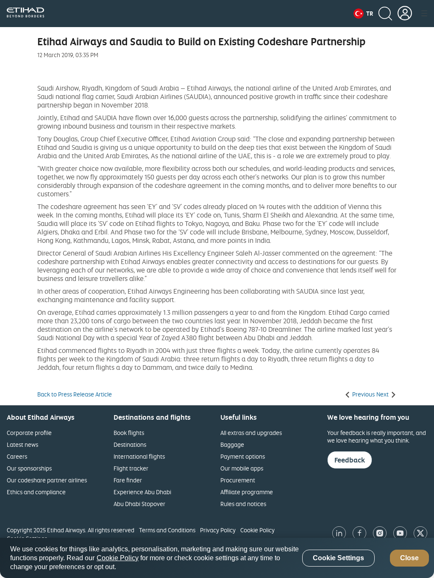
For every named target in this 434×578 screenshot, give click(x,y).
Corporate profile (29, 433)
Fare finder (128, 480)
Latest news (22, 444)
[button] (363, 13)
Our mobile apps (241, 468)
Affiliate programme (246, 492)
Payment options (242, 456)
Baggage (232, 444)
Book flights (129, 433)
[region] (217, 558)
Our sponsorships (29, 468)
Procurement (237, 480)
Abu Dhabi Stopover (139, 504)
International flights (139, 456)
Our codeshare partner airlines (47, 480)
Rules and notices (243, 504)
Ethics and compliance (36, 492)
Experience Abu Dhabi (142, 492)
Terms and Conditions (167, 530)
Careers (17, 456)
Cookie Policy (257, 530)
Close (409, 557)
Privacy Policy (218, 530)
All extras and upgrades (251, 433)
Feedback (349, 460)
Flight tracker (131, 468)
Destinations (130, 444)
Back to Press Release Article (74, 394)
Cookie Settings (338, 557)
